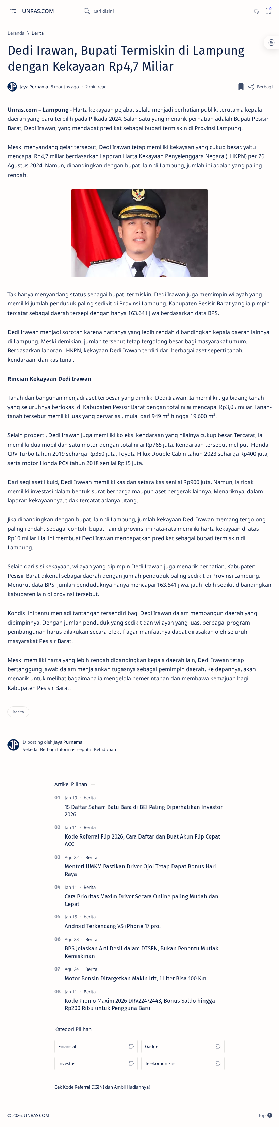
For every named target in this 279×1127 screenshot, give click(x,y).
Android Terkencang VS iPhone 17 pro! (113, 926)
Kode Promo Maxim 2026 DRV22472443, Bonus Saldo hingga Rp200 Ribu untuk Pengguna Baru (140, 1004)
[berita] (90, 797)
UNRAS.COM (38, 11)
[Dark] (256, 11)
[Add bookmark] (240, 86)
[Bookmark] (268, 11)
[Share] (260, 86)
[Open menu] (13, 11)
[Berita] (18, 711)
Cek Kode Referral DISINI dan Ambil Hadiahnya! (102, 1087)
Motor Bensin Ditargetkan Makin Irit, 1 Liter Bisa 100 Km (135, 978)
